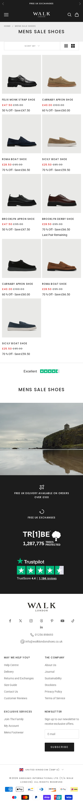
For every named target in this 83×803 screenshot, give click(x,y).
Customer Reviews (15, 698)
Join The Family (14, 719)
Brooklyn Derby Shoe (58, 219)
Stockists (50, 685)
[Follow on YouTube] (62, 621)
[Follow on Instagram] (31, 621)
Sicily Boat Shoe (54, 159)
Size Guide (10, 685)
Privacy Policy (53, 691)
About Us (50, 665)
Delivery (9, 671)
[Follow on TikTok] (73, 621)
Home (7, 26)
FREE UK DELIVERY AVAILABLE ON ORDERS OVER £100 (41, 495)
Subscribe (59, 747)
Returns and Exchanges (19, 678)
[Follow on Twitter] (21, 621)
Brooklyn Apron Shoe (18, 219)
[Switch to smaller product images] (73, 46)
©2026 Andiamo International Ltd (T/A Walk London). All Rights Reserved (41, 779)
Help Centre (11, 665)
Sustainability (53, 678)
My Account (11, 725)
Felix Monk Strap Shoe (18, 99)
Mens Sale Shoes (25, 26)
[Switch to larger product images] (66, 46)
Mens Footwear (14, 732)
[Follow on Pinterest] (52, 621)
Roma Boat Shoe (14, 159)
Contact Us (11, 691)
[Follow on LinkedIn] (41, 627)
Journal (49, 671)
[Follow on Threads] (41, 621)
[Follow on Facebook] (10, 621)
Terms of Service (55, 698)
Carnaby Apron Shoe (57, 99)
